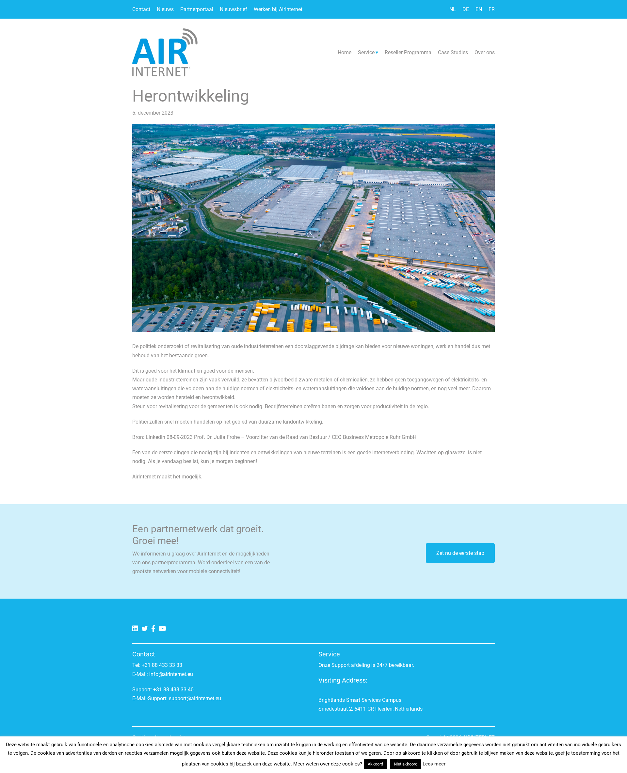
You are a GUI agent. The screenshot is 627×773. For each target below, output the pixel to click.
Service (366, 52)
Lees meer (434, 764)
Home (344, 52)
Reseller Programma (408, 52)
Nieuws (165, 9)
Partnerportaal (196, 9)
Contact (141, 9)
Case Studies (453, 52)
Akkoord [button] (375, 764)
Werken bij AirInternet (278, 9)
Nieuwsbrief (233, 9)
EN (478, 9)
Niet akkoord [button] (405, 764)
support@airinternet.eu (195, 698)
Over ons (484, 52)
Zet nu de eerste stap (460, 553)
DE (465, 9)
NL (452, 9)
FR (492, 9)
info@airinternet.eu (171, 674)
